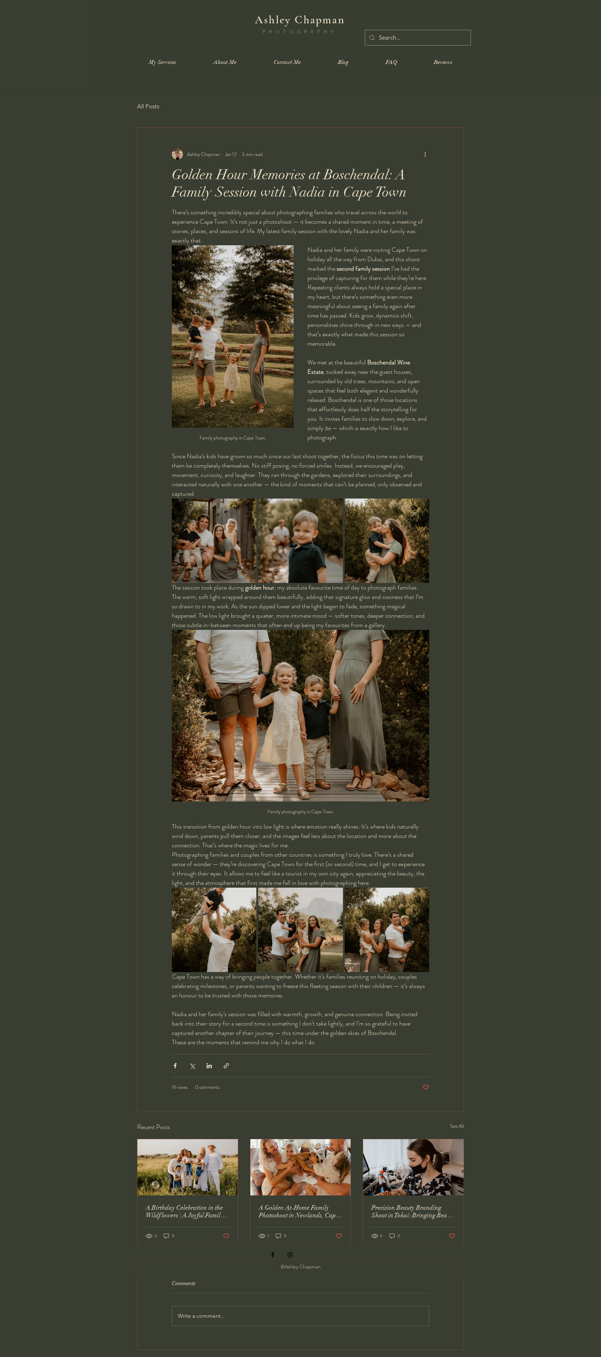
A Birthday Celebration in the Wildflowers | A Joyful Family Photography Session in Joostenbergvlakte (184, 1211)
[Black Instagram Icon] (290, 1254)
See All (457, 1125)
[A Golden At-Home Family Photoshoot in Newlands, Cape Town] (300, 1167)
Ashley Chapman (300, 19)
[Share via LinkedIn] (209, 1065)
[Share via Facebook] (175, 1065)
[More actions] (425, 154)
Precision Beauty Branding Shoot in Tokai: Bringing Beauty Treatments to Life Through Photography (413, 1211)
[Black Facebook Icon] (272, 1254)
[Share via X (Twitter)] (192, 1065)
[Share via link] (226, 1065)
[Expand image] (214, 541)
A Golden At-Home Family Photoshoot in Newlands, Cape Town (299, 1211)
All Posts (148, 106)
